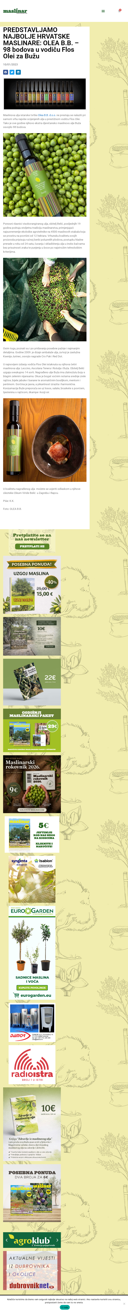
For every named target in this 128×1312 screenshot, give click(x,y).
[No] (124, 1303)
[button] (103, 11)
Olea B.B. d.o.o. (47, 115)
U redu (64, 1307)
